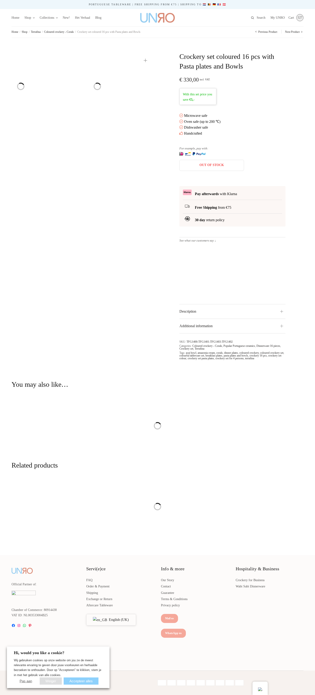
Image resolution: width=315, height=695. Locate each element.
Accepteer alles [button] (81, 681)
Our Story (167, 580)
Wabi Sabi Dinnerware (250, 586)
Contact (166, 586)
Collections (47, 17)
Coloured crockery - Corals (59, 31)
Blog (98, 17)
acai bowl (191, 352)
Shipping (92, 593)
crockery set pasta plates (201, 358)
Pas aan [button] (26, 681)
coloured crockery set (271, 352)
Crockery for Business (250, 580)
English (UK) (118, 620)
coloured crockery (249, 352)
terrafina (249, 358)
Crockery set (186, 348)
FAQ (89, 580)
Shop (27, 17)
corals (219, 352)
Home (15, 17)
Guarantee (167, 593)
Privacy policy (170, 605)
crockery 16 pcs (258, 355)
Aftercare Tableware (99, 605)
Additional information (196, 326)
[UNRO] (157, 18)
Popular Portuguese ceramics (239, 346)
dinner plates (231, 352)
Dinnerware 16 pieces (268, 346)
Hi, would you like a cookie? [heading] (39, 652)
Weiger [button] (50, 681)
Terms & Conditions (174, 599)
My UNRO (277, 17)
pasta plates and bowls (236, 355)
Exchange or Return (99, 599)
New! (66, 17)
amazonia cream (206, 352)
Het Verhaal (82, 17)
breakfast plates (213, 355)
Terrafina (36, 31)
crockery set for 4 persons (229, 358)
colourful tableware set (191, 355)
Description (187, 311)
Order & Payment (98, 586)
